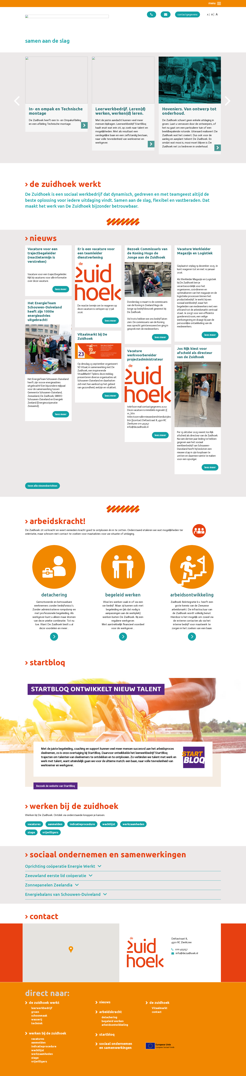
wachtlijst (37, 1050)
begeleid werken (113, 1021)
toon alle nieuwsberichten (42, 485)
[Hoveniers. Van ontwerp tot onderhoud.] (190, 79)
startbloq (107, 1034)
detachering (109, 1017)
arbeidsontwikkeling (115, 1024)
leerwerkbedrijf (41, 1008)
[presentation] (16, 97)
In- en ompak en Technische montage (56, 111)
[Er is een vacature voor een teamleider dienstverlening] (98, 281)
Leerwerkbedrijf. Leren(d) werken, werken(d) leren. (120, 111)
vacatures (37, 1038)
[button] (215, 3)
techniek (37, 1023)
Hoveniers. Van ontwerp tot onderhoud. (189, 111)
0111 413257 (181, 949)
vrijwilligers (39, 1061)
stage (35, 1057)
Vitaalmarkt (159, 1008)
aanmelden (38, 1042)
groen (35, 1011)
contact (156, 1011)
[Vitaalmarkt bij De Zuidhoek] (98, 351)
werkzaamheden (42, 1053)
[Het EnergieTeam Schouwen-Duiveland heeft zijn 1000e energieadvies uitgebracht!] (48, 349)
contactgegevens (187, 14)
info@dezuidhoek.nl (187, 953)
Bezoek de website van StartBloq (55, 785)
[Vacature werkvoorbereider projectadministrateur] (148, 383)
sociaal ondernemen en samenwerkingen (115, 1046)
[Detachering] (54, 636)
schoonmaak (39, 1015)
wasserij (36, 1019)
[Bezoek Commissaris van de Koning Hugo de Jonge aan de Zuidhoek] (148, 279)
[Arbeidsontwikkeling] (192, 636)
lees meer (60, 289)
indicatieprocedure (43, 1046)
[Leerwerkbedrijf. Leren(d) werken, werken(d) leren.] (123, 79)
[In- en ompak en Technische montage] (56, 79)
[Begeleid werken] (123, 636)
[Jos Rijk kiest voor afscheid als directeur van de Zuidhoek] (198, 394)
